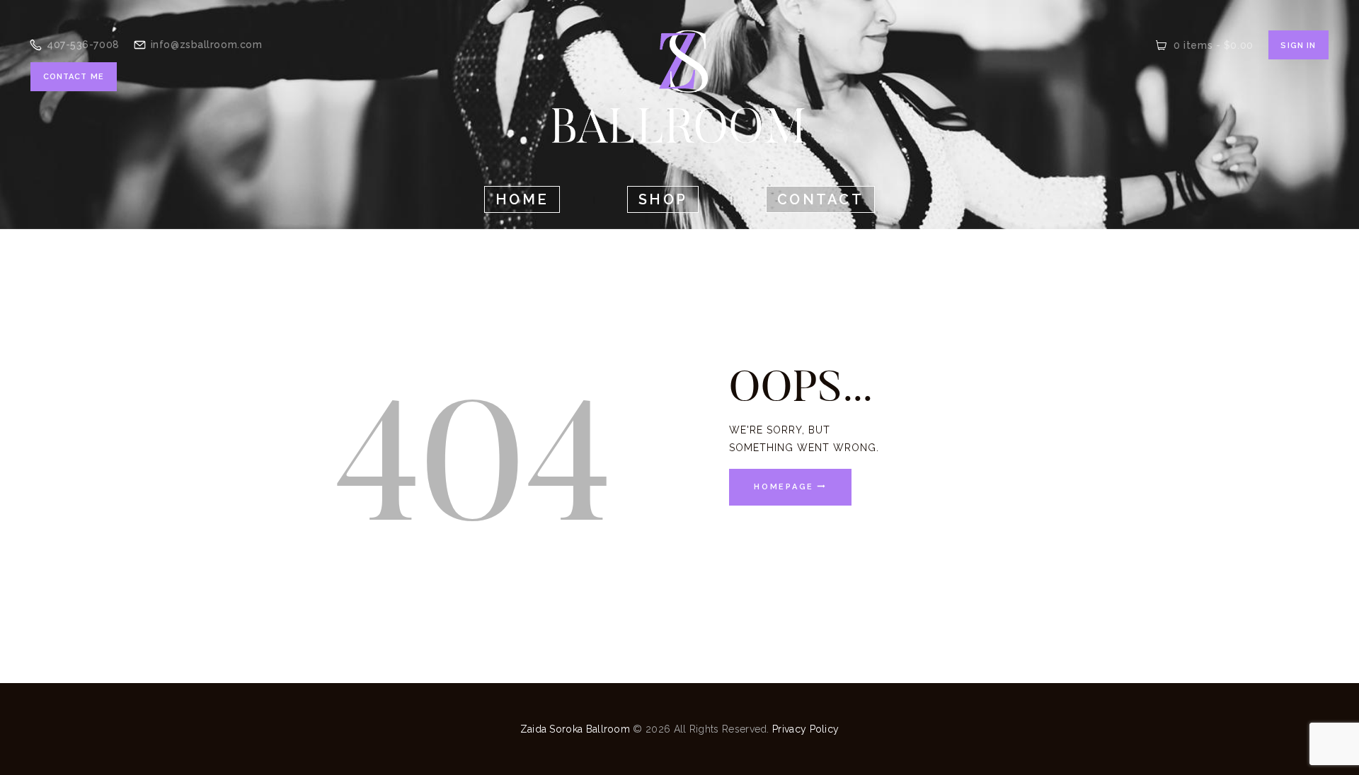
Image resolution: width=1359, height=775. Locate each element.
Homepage (784, 487)
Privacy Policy (805, 729)
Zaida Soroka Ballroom (575, 729)
